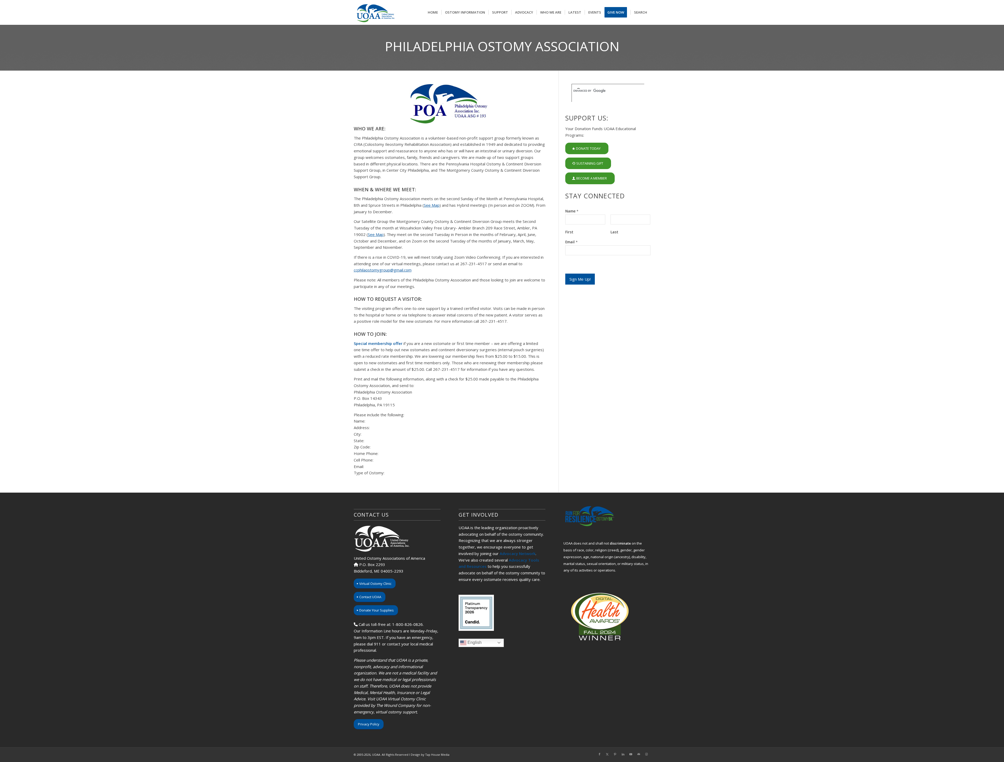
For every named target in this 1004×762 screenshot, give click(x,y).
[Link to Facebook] (599, 754)
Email (571, 242)
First (569, 232)
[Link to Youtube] (631, 754)
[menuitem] (432, 12)
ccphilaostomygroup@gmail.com (383, 270)
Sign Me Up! (580, 279)
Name (571, 211)
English (474, 642)
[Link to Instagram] (647, 754)
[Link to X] (607, 754)
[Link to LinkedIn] (623, 754)
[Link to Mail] (639, 754)
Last (614, 232)
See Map (432, 205)
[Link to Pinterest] (615, 754)
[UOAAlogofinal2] (375, 12)
